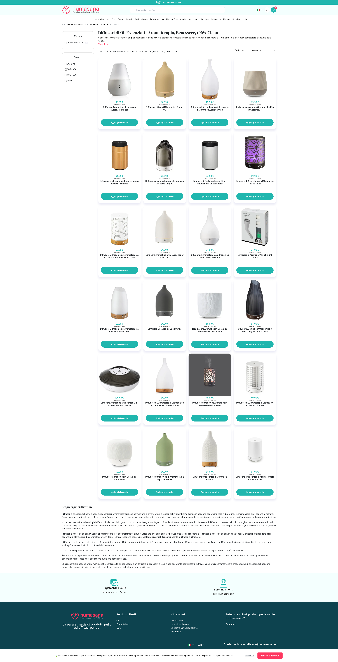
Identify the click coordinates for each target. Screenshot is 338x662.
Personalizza (249, 655)
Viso (113, 19)
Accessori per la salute (199, 19)
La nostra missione (180, 624)
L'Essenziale (177, 620)
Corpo (120, 19)
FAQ (118, 620)
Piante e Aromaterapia (176, 19)
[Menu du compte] (267, 10)
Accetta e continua (270, 655)
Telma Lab (176, 631)
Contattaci (231, 624)
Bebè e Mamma (157, 19)
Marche (226, 19)
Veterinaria (216, 19)
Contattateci (122, 624)
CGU (118, 627)
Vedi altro (103, 44)
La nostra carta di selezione (184, 627)
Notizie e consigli (240, 19)
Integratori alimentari (100, 19)
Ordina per (240, 50)
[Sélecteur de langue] (260, 10)
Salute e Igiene (141, 19)
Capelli (129, 19)
